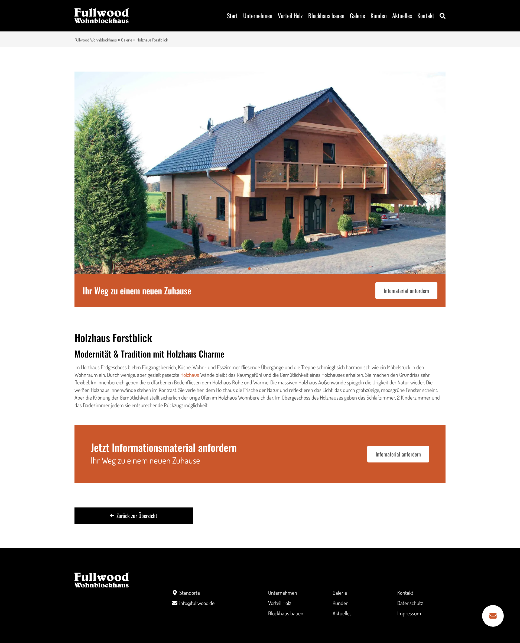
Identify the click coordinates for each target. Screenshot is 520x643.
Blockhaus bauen (326, 15)
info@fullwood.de (196, 602)
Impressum (409, 613)
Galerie (357, 15)
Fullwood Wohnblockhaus (95, 40)
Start (232, 15)
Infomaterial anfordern (406, 291)
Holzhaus (189, 374)
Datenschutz (410, 602)
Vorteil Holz (290, 15)
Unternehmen (257, 15)
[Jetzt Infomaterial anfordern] (493, 616)
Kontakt (425, 15)
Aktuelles (402, 15)
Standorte (189, 592)
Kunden (378, 15)
